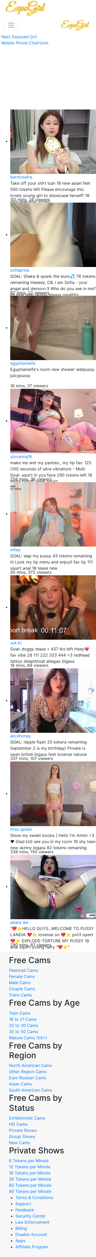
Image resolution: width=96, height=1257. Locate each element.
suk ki (16, 642)
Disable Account (31, 1234)
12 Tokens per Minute (29, 1166)
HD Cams (18, 1124)
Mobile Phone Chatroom (24, 42)
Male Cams (19, 982)
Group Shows (22, 1136)
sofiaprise (19, 270)
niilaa (15, 549)
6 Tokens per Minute (29, 1160)
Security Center (30, 1216)
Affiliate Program (32, 1246)
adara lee (19, 922)
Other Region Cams (28, 1071)
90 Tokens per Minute (30, 1191)
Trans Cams (20, 994)
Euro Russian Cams (27, 1077)
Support (23, 1203)
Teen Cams (19, 1013)
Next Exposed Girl (19, 36)
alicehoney (20, 735)
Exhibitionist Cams (27, 1118)
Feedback (24, 1209)
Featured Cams (23, 970)
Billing (21, 1228)
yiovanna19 (21, 456)
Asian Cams (20, 1083)
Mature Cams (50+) (28, 1037)
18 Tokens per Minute (29, 1172)
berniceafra (21, 177)
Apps (20, 1240)
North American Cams (30, 1065)
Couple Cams (22, 988)
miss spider (21, 829)
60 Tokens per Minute (30, 1185)
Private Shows (23, 1130)
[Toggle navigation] (11, 25)
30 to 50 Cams (23, 1031)
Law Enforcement (32, 1222)
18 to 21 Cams (23, 1019)
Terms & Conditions (34, 1197)
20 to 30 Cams (23, 1025)
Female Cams (22, 976)
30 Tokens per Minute (30, 1179)
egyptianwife (22, 363)
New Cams (19, 1142)
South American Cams (30, 1090)
